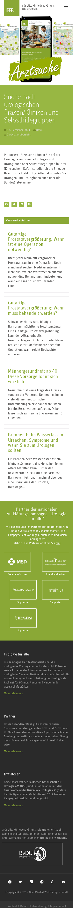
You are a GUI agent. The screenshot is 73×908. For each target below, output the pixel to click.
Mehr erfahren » (13, 693)
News (39, 130)
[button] (6, 204)
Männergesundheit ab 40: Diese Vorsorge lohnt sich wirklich (33, 376)
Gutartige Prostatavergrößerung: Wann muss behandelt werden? (36, 308)
